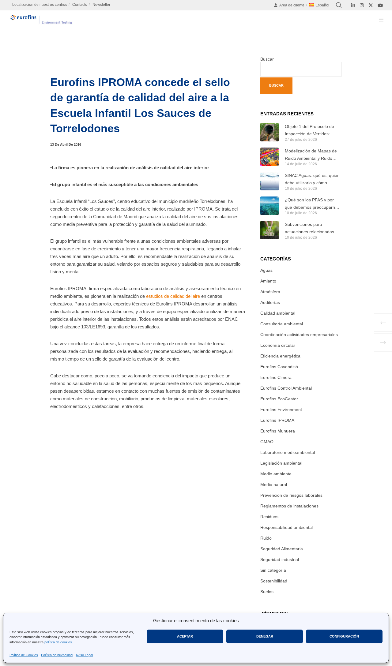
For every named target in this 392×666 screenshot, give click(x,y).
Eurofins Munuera (277, 430)
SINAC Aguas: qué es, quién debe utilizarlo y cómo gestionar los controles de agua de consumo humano (312, 179)
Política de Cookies (23, 655)
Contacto (79, 4)
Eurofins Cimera (276, 377)
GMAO (266, 441)
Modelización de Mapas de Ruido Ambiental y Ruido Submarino (311, 155)
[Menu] (377, 19)
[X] (370, 5)
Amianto (268, 281)
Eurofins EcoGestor (279, 398)
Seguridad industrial (279, 559)
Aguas (266, 270)
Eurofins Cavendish (279, 366)
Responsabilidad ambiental (286, 527)
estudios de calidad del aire (173, 296)
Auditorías (270, 302)
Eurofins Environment (281, 409)
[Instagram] (362, 5)
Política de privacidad (57, 655)
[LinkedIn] (353, 5)
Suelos (266, 591)
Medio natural (273, 484)
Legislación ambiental (281, 463)
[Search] (338, 5)
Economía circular (277, 345)
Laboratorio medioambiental (287, 452)
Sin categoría (273, 570)
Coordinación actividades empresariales (299, 334)
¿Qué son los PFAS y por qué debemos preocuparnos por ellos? (312, 204)
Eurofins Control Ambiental (286, 388)
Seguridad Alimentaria (281, 548)
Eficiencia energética (280, 356)
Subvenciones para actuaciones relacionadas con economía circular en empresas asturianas (309, 228)
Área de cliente (291, 5)
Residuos (269, 516)
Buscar (267, 59)
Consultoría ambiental (281, 323)
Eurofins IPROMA (277, 420)
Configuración (344, 636)
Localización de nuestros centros (39, 4)
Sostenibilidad (273, 580)
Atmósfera (270, 291)
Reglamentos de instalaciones (289, 505)
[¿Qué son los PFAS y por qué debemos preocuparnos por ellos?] (269, 205)
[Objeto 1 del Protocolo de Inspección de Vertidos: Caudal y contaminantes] (269, 132)
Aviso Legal (84, 655)
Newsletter (101, 4)
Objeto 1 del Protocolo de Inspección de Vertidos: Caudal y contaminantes (309, 130)
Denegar (264, 636)
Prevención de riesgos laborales (291, 495)
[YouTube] (380, 5)
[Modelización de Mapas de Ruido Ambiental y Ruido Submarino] (269, 156)
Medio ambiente (276, 473)
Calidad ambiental (277, 313)
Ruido (266, 538)
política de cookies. (58, 642)
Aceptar (185, 636)
